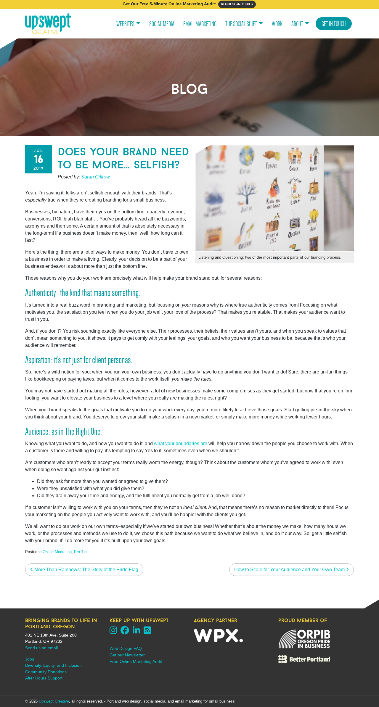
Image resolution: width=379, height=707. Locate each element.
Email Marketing (199, 24)
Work (277, 24)
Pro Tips (81, 552)
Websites (125, 24)
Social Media (161, 24)
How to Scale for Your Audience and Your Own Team (290, 569)
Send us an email (41, 647)
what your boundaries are (180, 443)
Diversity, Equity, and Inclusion (53, 665)
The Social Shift (241, 24)
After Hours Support (43, 678)
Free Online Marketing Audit (136, 661)
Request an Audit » (237, 4)
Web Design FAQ (126, 648)
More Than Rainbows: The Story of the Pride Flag (85, 569)
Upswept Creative (54, 701)
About (297, 24)
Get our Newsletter (127, 655)
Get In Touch (334, 24)
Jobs (29, 659)
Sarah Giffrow (95, 176)
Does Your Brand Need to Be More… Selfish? (123, 158)
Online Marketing (57, 552)
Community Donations (46, 671)
